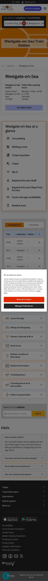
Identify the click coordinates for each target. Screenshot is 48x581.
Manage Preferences (24, 306)
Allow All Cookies (24, 299)
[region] (24, 290)
